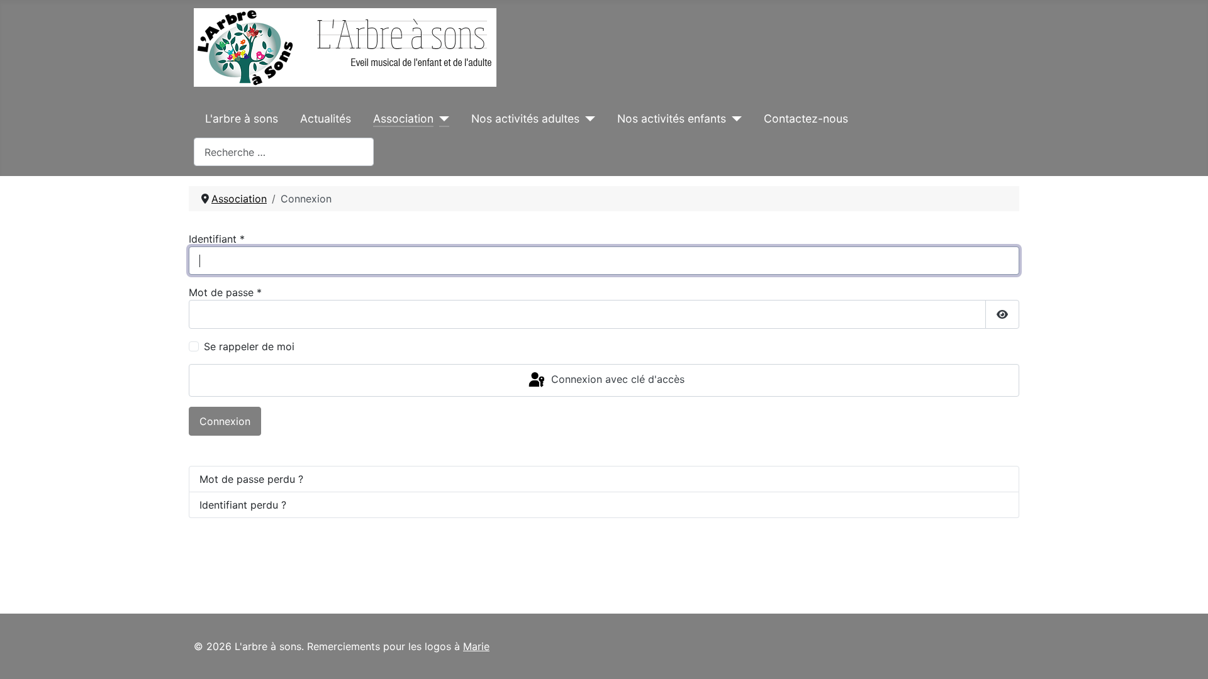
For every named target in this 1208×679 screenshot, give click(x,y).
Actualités (325, 118)
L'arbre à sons (241, 118)
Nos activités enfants (671, 118)
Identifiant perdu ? (242, 505)
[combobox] (284, 152)
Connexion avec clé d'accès (616, 379)
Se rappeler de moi (249, 346)
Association (403, 118)
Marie (476, 646)
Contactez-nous (806, 118)
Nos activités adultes (525, 118)
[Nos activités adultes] (587, 119)
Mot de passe (225, 292)
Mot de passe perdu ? (251, 479)
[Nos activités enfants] (734, 119)
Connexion (224, 421)
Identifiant (217, 239)
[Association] (441, 119)
